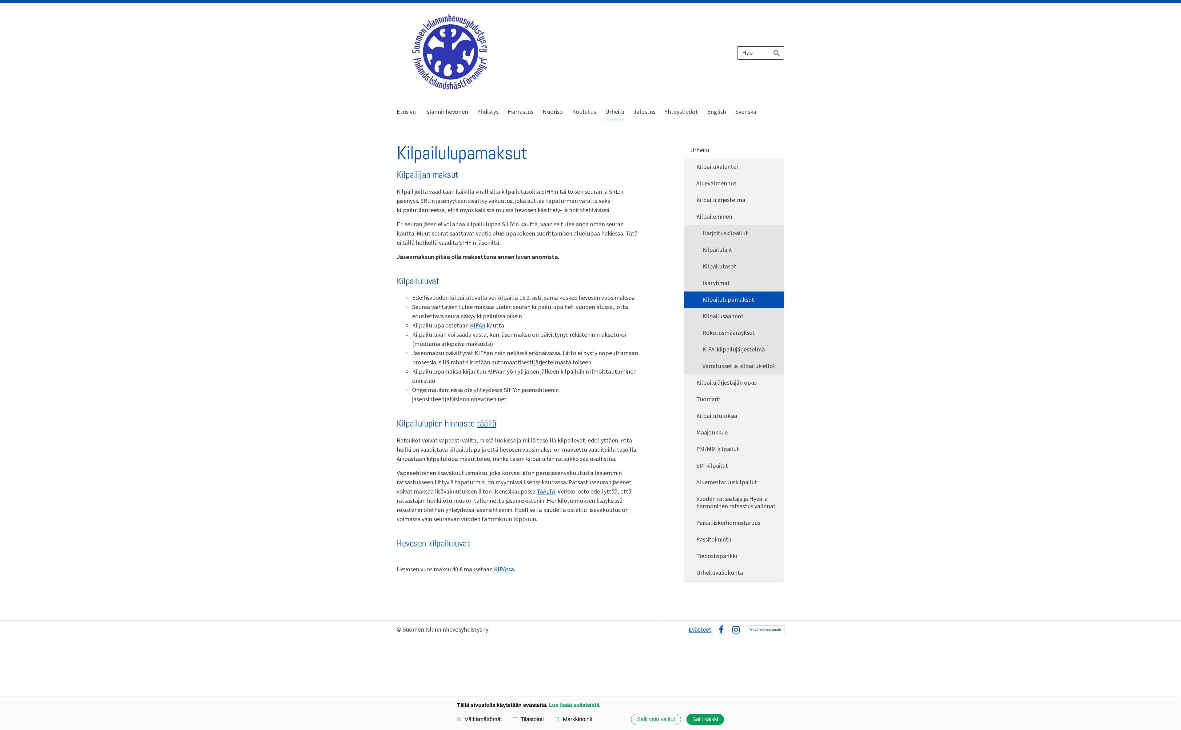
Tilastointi (532, 719)
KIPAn (477, 325)
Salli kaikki (705, 719)
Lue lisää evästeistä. (575, 705)
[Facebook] (721, 629)
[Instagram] (736, 629)
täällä (486, 423)
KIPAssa (504, 569)
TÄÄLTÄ (546, 491)
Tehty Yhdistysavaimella (765, 630)
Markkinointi (577, 719)
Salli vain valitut (656, 719)
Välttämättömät (483, 719)
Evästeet (700, 629)
